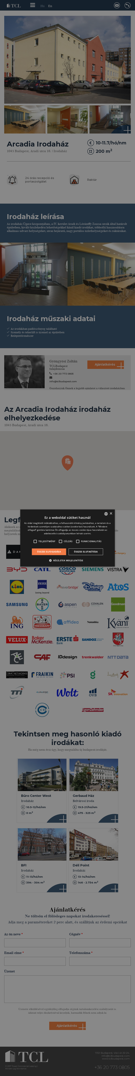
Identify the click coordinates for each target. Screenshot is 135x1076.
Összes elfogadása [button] (49, 551)
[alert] (67, 538)
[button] (67, 560)
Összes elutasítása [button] (86, 551)
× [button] (111, 513)
